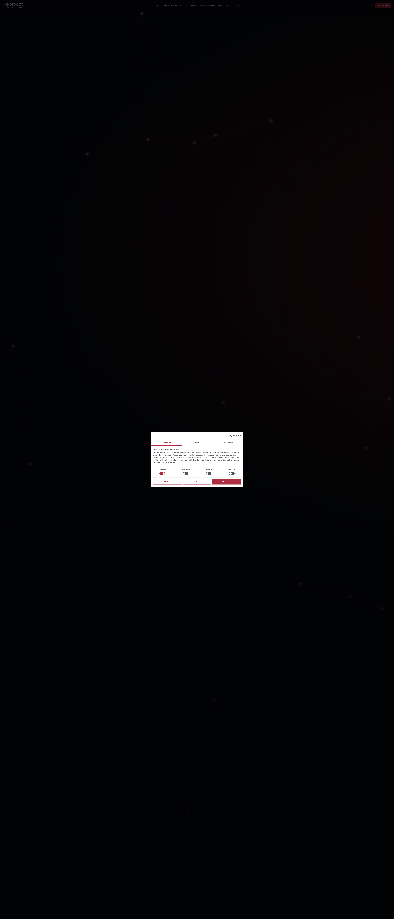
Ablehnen (167, 482)
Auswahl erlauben (197, 482)
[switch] (185, 473)
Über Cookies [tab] (228, 442)
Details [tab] (197, 442)
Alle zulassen (226, 482)
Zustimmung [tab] (166, 442)
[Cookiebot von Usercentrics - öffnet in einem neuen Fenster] (232, 436)
